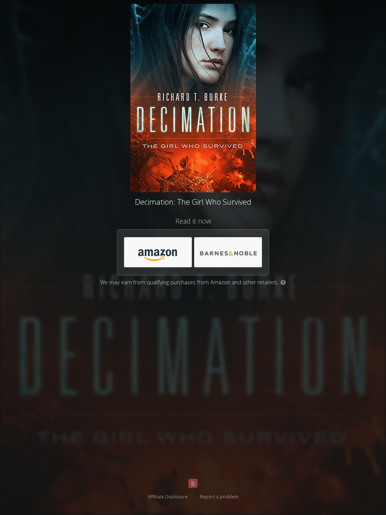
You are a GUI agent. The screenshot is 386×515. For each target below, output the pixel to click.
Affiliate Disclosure (168, 497)
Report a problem (219, 497)
